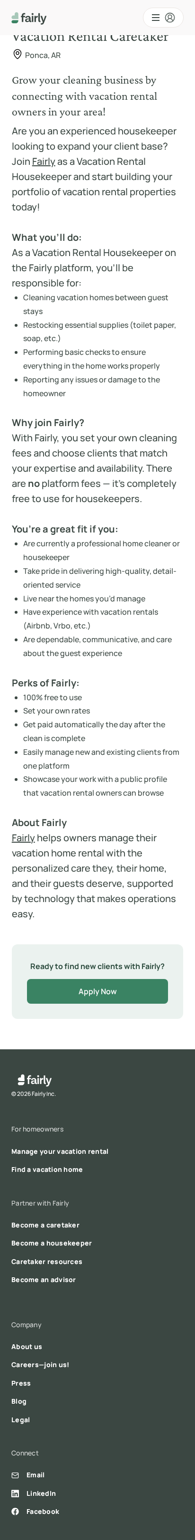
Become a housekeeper (51, 1242)
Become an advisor (43, 1279)
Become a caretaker (45, 1224)
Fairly (43, 161)
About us (26, 1346)
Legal (20, 1419)
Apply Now (98, 991)
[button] (163, 18)
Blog (19, 1401)
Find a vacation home (47, 1169)
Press (21, 1383)
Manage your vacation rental (60, 1151)
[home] (29, 17)
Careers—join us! (40, 1364)
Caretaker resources (46, 1261)
